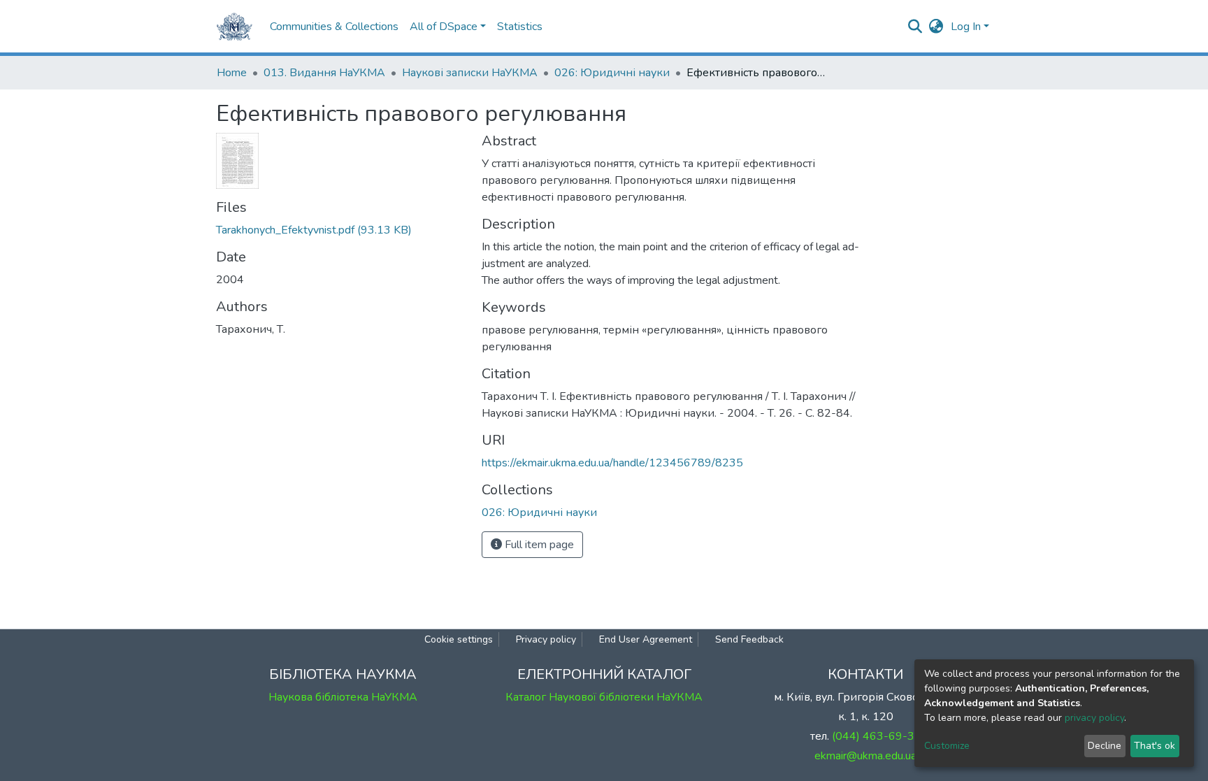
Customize (947, 745)
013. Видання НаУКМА (324, 72)
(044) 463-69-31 (876, 736)
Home (232, 72)
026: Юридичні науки (612, 72)
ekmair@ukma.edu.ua (865, 756)
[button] (936, 26)
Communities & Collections (334, 26)
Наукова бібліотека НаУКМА (342, 697)
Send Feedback (749, 639)
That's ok (1154, 745)
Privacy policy (546, 639)
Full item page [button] (538, 544)
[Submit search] (915, 26)
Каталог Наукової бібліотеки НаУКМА (604, 697)
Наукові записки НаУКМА (470, 72)
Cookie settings (458, 639)
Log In (966, 26)
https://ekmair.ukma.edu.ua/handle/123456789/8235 (612, 463)
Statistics (519, 26)
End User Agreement (645, 639)
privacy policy (1094, 717)
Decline (1104, 745)
